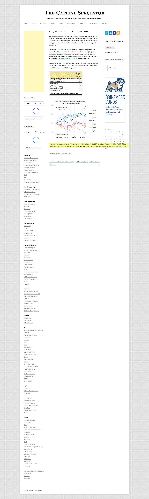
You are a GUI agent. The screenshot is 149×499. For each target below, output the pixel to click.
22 (120, 141)
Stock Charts (28, 371)
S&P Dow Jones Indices (31, 367)
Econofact (27, 262)
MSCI (25, 345)
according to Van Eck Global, (66, 59)
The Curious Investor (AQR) (32, 294)
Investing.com (28, 320)
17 (105, 141)
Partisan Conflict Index (31, 354)
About (33, 24)
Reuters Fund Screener (31, 405)
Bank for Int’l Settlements (31, 189)
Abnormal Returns (29, 204)
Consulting (71, 24)
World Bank (27, 197)
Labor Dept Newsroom (31, 172)
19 (111, 141)
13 (114, 139)
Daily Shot (27, 257)
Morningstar (27, 347)
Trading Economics (29, 374)
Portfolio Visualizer (29, 403)
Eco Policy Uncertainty (30, 335)
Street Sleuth (28, 216)
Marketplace (28, 306)
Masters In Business (30, 308)
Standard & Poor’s (29, 369)
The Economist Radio (30, 296)
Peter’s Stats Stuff (29, 444)
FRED (25, 342)
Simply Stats (28, 461)
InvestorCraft (28, 398)
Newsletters (94, 24)
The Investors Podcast (31, 301)
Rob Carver (27, 422)
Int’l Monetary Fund (29, 192)
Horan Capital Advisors (31, 272)
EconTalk (26, 299)
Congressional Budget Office (32, 165)
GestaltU (26, 437)
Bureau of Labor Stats (30, 160)
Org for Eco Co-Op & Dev (31, 194)
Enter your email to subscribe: (114, 41)
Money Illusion (28, 274)
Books (53, 24)
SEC (25, 177)
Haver (26, 269)
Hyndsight (27, 439)
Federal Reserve (29, 170)
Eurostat (26, 340)
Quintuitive (27, 456)
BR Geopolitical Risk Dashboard (33, 330)
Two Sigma (27, 466)
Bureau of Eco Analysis (31, 158)
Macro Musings (28, 303)
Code (61, 24)
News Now (27, 209)
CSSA (25, 425)
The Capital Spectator (74, 12)
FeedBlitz (115, 52)
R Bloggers (27, 459)
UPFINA (26, 282)
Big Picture (27, 255)
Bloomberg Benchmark (31, 291)
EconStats (27, 337)
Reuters (26, 238)
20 (114, 141)
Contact (82, 24)
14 (117, 139)
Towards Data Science (31, 464)
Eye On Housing (29, 267)
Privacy (104, 24)
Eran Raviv (27, 432)
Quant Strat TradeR (30, 454)
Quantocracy (28, 451)
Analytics (43, 24)
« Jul (106, 148)
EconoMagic (27, 333)
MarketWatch (28, 478)
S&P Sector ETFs (29, 364)
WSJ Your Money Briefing (31, 311)
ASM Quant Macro (29, 420)
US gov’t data (28, 381)
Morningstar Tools (29, 401)
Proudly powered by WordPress (33, 490)
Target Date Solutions (30, 410)
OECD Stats (27, 350)
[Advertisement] (34, 61)
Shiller (26, 362)
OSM (25, 442)
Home (25, 24)
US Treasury (27, 180)
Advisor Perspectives (30, 250)
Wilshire (26, 379)
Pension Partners (29, 279)
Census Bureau (28, 163)
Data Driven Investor (30, 427)
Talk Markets (28, 218)
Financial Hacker (29, 434)
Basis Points (27, 252)
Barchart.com (28, 318)
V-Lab (25, 413)
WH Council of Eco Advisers (32, 182)
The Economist (28, 231)
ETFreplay (27, 393)
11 (108, 139)
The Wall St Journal (29, 240)
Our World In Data (29, 352)
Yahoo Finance (28, 323)
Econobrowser (28, 260)
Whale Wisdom (28, 376)
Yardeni (26, 284)
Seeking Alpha (28, 214)
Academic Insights (29, 248)
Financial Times (28, 233)
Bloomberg (27, 226)
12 (111, 139)
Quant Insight (28, 449)
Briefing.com (27, 473)
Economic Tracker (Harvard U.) (33, 430)
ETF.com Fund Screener (31, 391)
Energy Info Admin (29, 167)
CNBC (25, 228)
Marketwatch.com (29, 235)
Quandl (26, 357)
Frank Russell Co (29, 359)
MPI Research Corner (30, 277)
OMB (25, 175)
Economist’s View (29, 265)
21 (117, 141)
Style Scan (27, 408)
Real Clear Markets (29, 211)
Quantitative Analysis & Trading (33, 447)
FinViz (25, 396)
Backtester (27, 388)
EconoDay (27, 476)
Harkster (26, 206)
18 (108, 141)
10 (105, 139)
